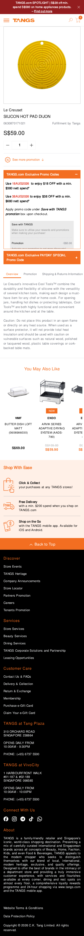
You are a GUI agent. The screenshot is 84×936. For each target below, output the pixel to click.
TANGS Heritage (15, 574)
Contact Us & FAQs (17, 677)
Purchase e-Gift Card (18, 706)
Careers (9, 603)
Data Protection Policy (19, 916)
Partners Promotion (17, 596)
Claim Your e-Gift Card (19, 713)
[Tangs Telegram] (22, 819)
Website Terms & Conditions (23, 908)
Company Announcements (22, 581)
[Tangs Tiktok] (31, 819)
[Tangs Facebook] (6, 819)
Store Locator (13, 588)
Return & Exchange (17, 691)
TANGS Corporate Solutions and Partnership (35, 651)
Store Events (13, 566)
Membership (12, 698)
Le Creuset (13, 110)
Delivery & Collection (18, 684)
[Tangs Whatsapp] (39, 819)
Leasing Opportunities (19, 658)
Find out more (43, 11)
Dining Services (15, 643)
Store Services (14, 629)
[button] (42, 65)
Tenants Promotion (17, 610)
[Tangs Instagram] (14, 819)
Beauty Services (15, 636)
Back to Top (45, 544)
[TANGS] (24, 20)
